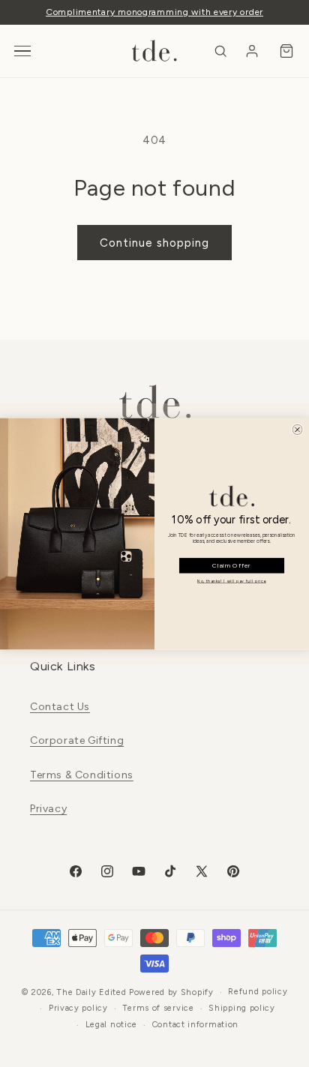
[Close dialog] (297, 429)
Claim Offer (231, 565)
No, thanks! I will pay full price (231, 581)
